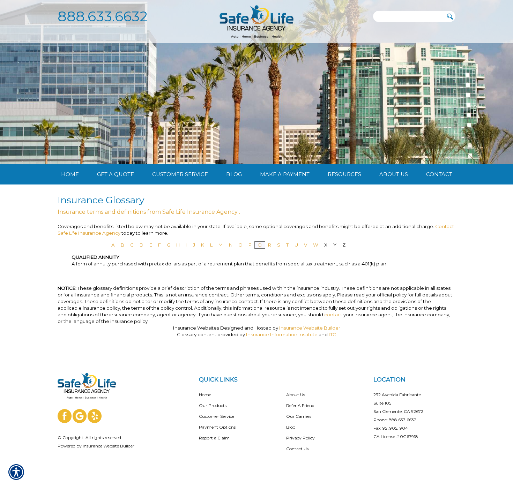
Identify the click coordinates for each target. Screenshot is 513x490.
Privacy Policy (300, 437)
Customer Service (216, 416)
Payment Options (217, 427)
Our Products (212, 405)
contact (333, 314)
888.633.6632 (103, 16)
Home (205, 394)
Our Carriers (298, 416)
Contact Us (297, 448)
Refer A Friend (300, 405)
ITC (332, 334)
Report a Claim (214, 437)
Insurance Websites (196, 328)
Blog (291, 427)
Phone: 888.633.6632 (394, 419)
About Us (295, 394)
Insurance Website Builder (309, 328)
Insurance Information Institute (282, 334)
